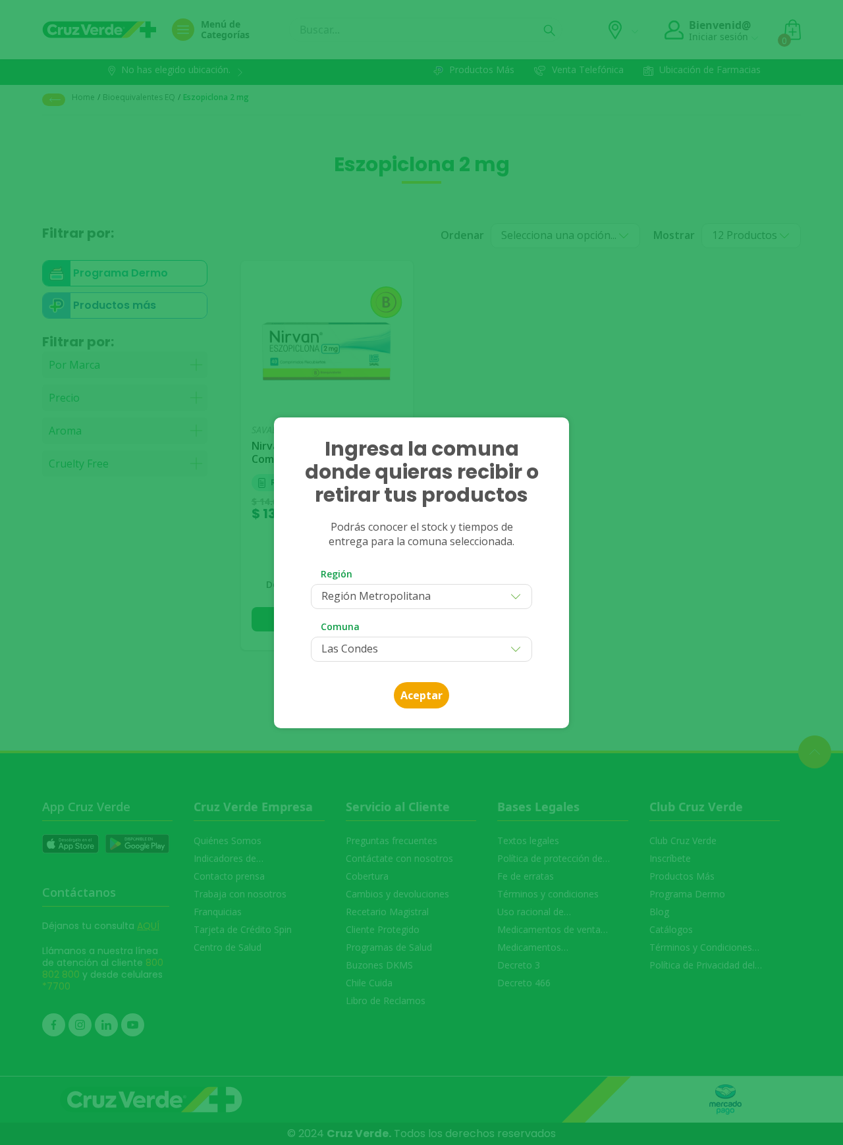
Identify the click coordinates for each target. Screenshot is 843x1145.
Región (336, 574)
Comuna (340, 626)
